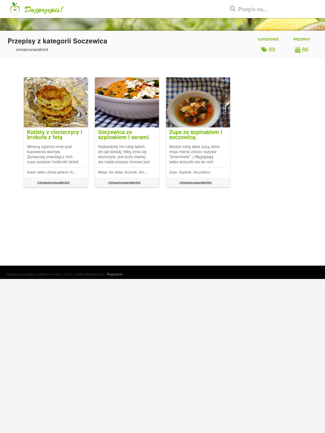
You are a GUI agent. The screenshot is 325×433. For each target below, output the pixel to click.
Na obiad (77, 172)
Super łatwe (36, 172)
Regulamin (115, 273)
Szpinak (130, 172)
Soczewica (147, 172)
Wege (102, 172)
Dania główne (57, 172)
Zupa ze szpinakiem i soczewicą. (195, 134)
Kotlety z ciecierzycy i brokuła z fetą (54, 134)
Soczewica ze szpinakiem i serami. (124, 134)
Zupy (173, 172)
